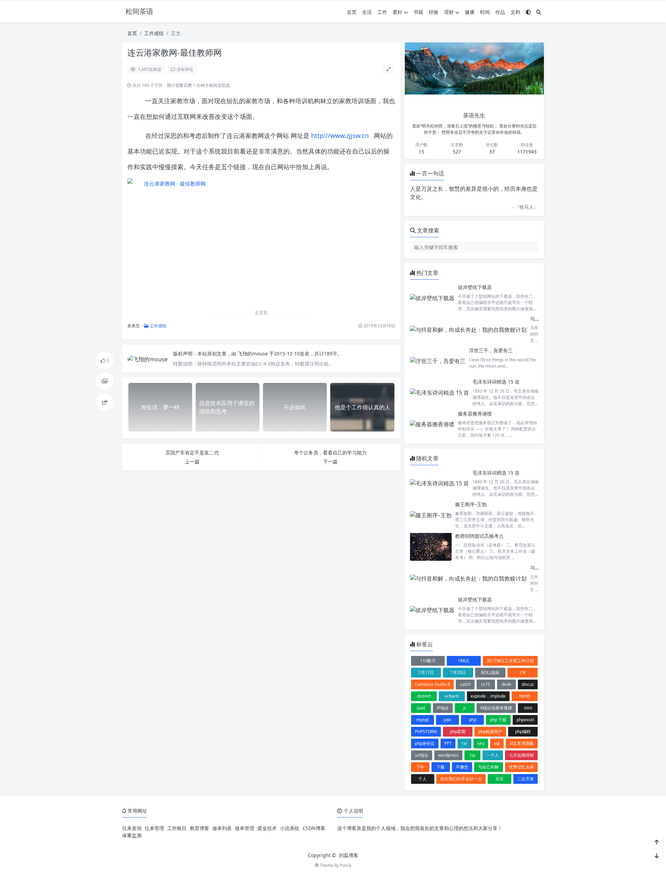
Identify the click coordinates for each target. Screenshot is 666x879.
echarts (452, 696)
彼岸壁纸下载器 (475, 287)
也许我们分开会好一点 (461, 779)
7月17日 (426, 672)
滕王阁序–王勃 (471, 504)
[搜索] (538, 12)
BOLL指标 (490, 672)
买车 (499, 779)
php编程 (523, 731)
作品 (500, 12)
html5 (524, 696)
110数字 (428, 661)
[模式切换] (528, 12)
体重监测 (132, 835)
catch (465, 684)
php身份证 (425, 743)
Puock (345, 865)
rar (465, 743)
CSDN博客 (313, 828)
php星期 (458, 731)
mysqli (422, 720)
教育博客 (199, 828)
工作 (382, 12)
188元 (463, 661)
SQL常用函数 (522, 743)
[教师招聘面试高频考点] (431, 547)
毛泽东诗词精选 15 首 (496, 381)
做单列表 (222, 828)
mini (528, 708)
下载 (440, 767)
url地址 (421, 755)
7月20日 (458, 672)
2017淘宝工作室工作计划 (510, 661)
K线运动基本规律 (496, 708)
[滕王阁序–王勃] (431, 515)
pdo (447, 720)
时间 (485, 12)
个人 (422, 779)
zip (472, 755)
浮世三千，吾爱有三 (491, 350)
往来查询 (132, 828)
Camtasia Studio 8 (432, 684)
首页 (352, 12)
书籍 (418, 12)
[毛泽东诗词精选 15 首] (439, 392)
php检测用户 (490, 731)
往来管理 (154, 828)
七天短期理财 (521, 755)
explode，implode (488, 696)
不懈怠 (462, 767)
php (472, 720)
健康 (470, 12)
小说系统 (289, 828)
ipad (421, 708)
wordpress (448, 755)
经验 (433, 12)
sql (497, 743)
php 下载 (498, 720)
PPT (448, 743)
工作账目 (177, 828)
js (464, 708)
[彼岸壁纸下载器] (432, 298)
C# (523, 672)
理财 (449, 12)
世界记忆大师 (521, 767)
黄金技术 (267, 828)
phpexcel (525, 720)
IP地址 (443, 708)
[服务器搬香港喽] (432, 424)
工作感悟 (154, 33)
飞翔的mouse (253, 353)
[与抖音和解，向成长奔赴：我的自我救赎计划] (468, 329)
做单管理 (244, 828)
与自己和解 (488, 767)
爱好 (397, 12)
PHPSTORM (426, 731)
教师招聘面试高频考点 (479, 536)
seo (480, 743)
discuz (528, 684)
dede (506, 684)
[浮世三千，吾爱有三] (438, 361)
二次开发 (525, 779)
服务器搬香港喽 (475, 413)
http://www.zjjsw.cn (340, 135)
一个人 (492, 755)
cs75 (485, 684)
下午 (420, 767)
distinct (424, 696)
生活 (367, 12)
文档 (515, 12)
